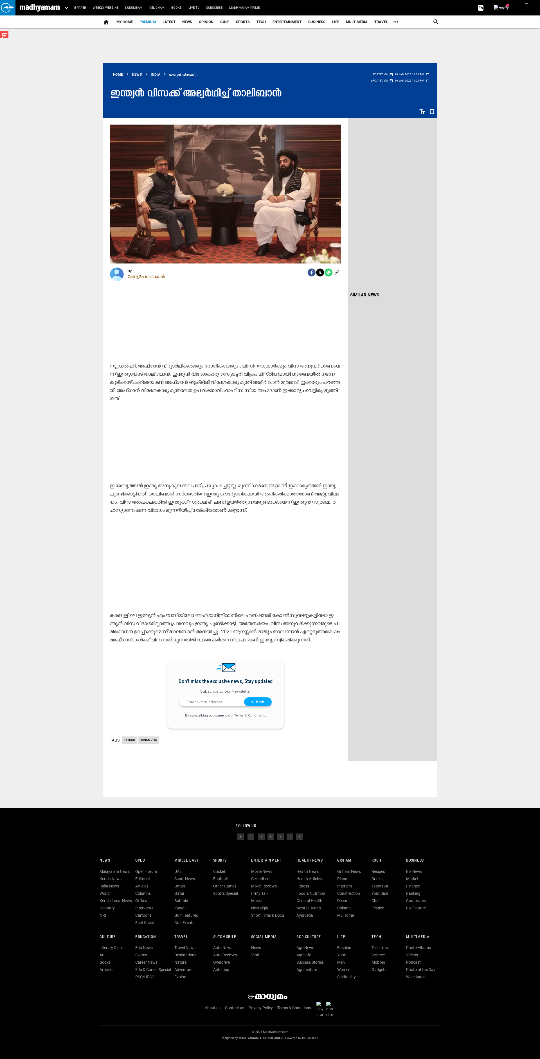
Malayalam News (115, 871)
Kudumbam (134, 8)
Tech (376, 937)
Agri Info (303, 955)
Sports (243, 22)
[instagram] (261, 836)
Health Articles (309, 879)
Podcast (413, 962)
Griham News (349, 871)
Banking (413, 893)
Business (316, 22)
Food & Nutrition (310, 893)
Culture (108, 937)
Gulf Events (184, 922)
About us (212, 1008)
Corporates (416, 900)
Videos (412, 955)
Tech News (381, 947)
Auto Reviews (225, 955)
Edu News (144, 947)
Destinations (185, 955)
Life (335, 22)
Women (343, 969)
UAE (178, 871)
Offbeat (142, 900)
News (187, 22)
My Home (124, 22)
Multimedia (357, 22)
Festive (378, 908)
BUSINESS (415, 861)
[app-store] (330, 1009)
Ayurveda (304, 915)
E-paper (80, 8)
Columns (143, 893)
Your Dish (380, 893)
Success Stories (310, 962)
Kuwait (180, 908)
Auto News (222, 947)
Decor (342, 900)
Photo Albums (418, 947)
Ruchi (377, 861)
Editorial (142, 879)
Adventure (183, 969)
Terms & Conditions (249, 715)
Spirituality (346, 977)
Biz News (414, 871)
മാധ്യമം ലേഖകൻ (146, 276)
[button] (7, 7)
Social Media (264, 937)
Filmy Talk (259, 893)
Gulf (224, 22)
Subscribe (214, 8)
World (105, 893)
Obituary (107, 908)
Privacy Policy (261, 1008)
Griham (344, 861)
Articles (141, 886)
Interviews (144, 908)
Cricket (219, 871)
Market (412, 879)
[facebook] (311, 272)
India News (109, 886)
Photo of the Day (420, 969)
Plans (342, 879)
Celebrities (260, 879)
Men (341, 962)
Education (145, 937)
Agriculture (308, 937)
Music (256, 900)
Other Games (224, 886)
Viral (255, 955)
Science (378, 955)
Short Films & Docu (267, 915)
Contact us (234, 1008)
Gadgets (379, 969)
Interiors (344, 886)
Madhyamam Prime (244, 8)
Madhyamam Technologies (260, 1038)
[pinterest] (299, 836)
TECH (261, 22)
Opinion (206, 22)
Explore (180, 977)
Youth (342, 955)
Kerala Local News (116, 900)
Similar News (364, 295)
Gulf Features (186, 915)
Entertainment (287, 22)
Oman (179, 886)
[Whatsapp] (328, 272)
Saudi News (184, 879)
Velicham (157, 8)
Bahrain (181, 900)
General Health (309, 900)
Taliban (129, 740)
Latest (169, 22)
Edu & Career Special (153, 969)
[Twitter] (320, 272)
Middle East (186, 861)
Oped (140, 861)
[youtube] (280, 836)
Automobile (225, 937)
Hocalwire (310, 1038)
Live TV (193, 8)
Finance (413, 886)
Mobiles (378, 962)
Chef (376, 900)
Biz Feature (416, 908)
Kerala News (111, 879)
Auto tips (221, 969)
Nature (180, 962)
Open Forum (146, 871)
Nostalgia (259, 908)
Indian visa (148, 740)
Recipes (378, 871)
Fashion (344, 947)
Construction (348, 893)
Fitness (302, 886)
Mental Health (308, 908)
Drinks (377, 879)
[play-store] (320, 1009)
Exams (141, 955)
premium (148, 22)
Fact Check (145, 922)
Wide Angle (415, 977)
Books (176, 8)
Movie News (261, 871)
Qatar (179, 893)
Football (220, 879)
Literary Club (111, 947)
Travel (381, 22)
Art (102, 955)
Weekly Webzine (105, 8)
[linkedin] (271, 836)
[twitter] (250, 836)
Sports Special (225, 893)
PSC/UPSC (144, 977)
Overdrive (221, 962)
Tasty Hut (380, 886)
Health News (309, 861)
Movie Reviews (264, 886)
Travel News (184, 947)
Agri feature (306, 969)
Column (344, 908)
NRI (103, 915)
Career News (146, 962)
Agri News (305, 947)
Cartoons (143, 915)
